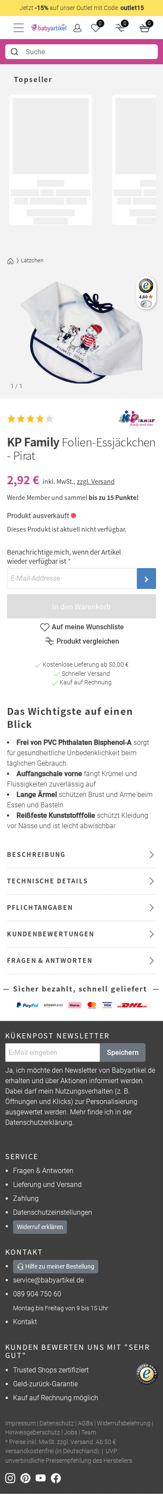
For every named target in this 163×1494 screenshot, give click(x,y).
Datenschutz (57, 1423)
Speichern (123, 1052)
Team (88, 1432)
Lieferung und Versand (47, 1184)
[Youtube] (43, 1478)
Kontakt (25, 1322)
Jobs (70, 1432)
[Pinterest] (28, 1478)
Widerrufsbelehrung (123, 1423)
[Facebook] (57, 1478)
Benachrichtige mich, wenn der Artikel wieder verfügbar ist (64, 556)
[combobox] (81, 51)
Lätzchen (32, 260)
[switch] (145, 304)
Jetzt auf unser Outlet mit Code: (82, 7)
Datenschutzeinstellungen (52, 1212)
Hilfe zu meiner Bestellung (59, 1266)
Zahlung (26, 1198)
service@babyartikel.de (48, 1280)
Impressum (20, 1423)
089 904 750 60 (37, 1294)
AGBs (85, 1423)
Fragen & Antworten (43, 1171)
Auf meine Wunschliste (88, 627)
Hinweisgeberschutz (32, 1432)
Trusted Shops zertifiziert (51, 1370)
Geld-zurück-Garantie (45, 1384)
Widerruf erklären (40, 1226)
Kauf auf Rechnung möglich (55, 1398)
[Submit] (15, 51)
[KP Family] (136, 419)
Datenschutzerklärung (38, 1122)
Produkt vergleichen (88, 641)
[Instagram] (12, 1478)
